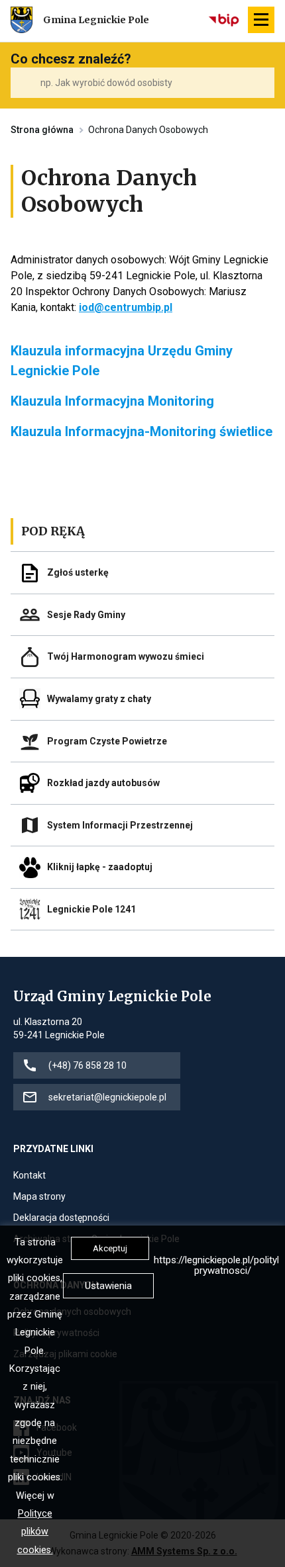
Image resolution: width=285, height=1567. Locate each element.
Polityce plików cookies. (35, 1532)
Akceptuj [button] (110, 1248)
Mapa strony (39, 1197)
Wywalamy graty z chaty (99, 699)
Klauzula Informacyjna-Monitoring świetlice (141, 431)
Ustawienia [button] (108, 1286)
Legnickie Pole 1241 (91, 909)
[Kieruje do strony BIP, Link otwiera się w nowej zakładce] (224, 20)
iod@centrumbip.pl (125, 307)
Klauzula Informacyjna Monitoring (112, 401)
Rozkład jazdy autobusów (103, 783)
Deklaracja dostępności (61, 1219)
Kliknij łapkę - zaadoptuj (99, 867)
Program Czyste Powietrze (107, 741)
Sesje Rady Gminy (86, 614)
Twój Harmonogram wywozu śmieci (125, 656)
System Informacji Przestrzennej (120, 825)
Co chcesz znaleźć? (71, 59)
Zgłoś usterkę (78, 572)
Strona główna (42, 129)
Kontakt (29, 1176)
